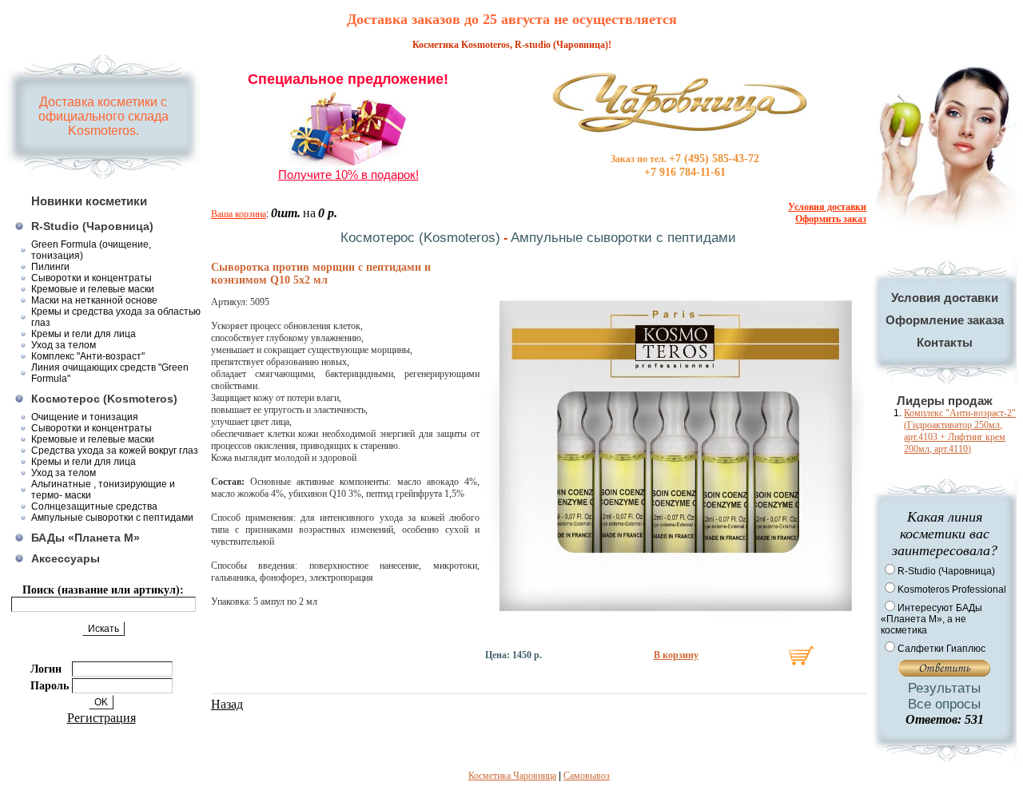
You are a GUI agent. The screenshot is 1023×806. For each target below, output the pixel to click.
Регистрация (101, 718)
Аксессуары (65, 558)
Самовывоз (586, 775)
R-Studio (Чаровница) (92, 226)
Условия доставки (944, 297)
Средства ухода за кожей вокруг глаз (114, 450)
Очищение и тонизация (84, 417)
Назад (227, 704)
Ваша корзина (238, 214)
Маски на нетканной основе (94, 300)
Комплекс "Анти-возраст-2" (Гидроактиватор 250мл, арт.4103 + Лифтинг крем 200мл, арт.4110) (960, 431)
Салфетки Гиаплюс (941, 648)
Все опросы (944, 704)
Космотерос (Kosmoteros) (104, 398)
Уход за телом (63, 345)
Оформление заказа (945, 320)
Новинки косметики (89, 201)
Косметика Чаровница (512, 775)
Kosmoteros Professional (952, 589)
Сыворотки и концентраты (91, 278)
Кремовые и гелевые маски (92, 289)
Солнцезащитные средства (94, 506)
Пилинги (50, 266)
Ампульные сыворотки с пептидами (112, 517)
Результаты (944, 688)
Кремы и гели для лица (83, 333)
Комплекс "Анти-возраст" (88, 356)
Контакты (945, 342)
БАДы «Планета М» (85, 537)
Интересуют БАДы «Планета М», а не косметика (931, 619)
